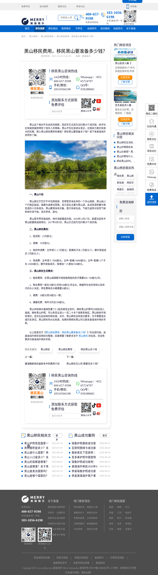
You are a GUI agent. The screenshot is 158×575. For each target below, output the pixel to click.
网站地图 (52, 535)
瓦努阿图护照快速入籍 (79, 525)
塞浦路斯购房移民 (92, 525)
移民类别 (53, 28)
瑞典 (119, 507)
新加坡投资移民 (79, 508)
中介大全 (52, 529)
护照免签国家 (117, 557)
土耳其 (119, 514)
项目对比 (80, 6)
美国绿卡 (130, 190)
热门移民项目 (82, 501)
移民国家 (40, 28)
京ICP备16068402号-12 (100, 568)
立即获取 (125, 237)
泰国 (119, 529)
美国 (111, 507)
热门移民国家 (117, 501)
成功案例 (44, 6)
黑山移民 (33, 36)
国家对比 (62, 6)
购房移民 (66, 28)
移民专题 (61, 524)
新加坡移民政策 (120, 183)
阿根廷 (128, 524)
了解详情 (125, 82)
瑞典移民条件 (60, 563)
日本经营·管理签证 (78, 530)
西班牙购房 (130, 183)
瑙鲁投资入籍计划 (79, 514)
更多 (57, 436)
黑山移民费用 (47, 36)
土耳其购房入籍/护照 (92, 519)
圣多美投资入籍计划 (125, 105)
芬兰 (127, 507)
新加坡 (128, 518)
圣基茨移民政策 (81, 563)
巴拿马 (111, 530)
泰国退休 (100, 563)
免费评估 (25, 6)
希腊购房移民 (79, 519)
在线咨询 (125, 77)
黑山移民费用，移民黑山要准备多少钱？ (66, 332)
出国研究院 (92, 29)
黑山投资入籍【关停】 (125, 63)
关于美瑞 (130, 28)
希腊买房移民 (120, 190)
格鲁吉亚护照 (92, 514)
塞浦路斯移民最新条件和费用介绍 (42, 363)
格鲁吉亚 (111, 519)
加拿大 (119, 525)
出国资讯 (52, 524)
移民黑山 (120, 177)
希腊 (111, 513)
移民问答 (61, 529)
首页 (27, 28)
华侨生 (79, 28)
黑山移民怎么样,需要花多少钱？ (82, 363)
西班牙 (128, 513)
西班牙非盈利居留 (92, 530)
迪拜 (111, 524)
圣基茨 (128, 529)
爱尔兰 (119, 519)
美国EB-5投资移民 (92, 508)
